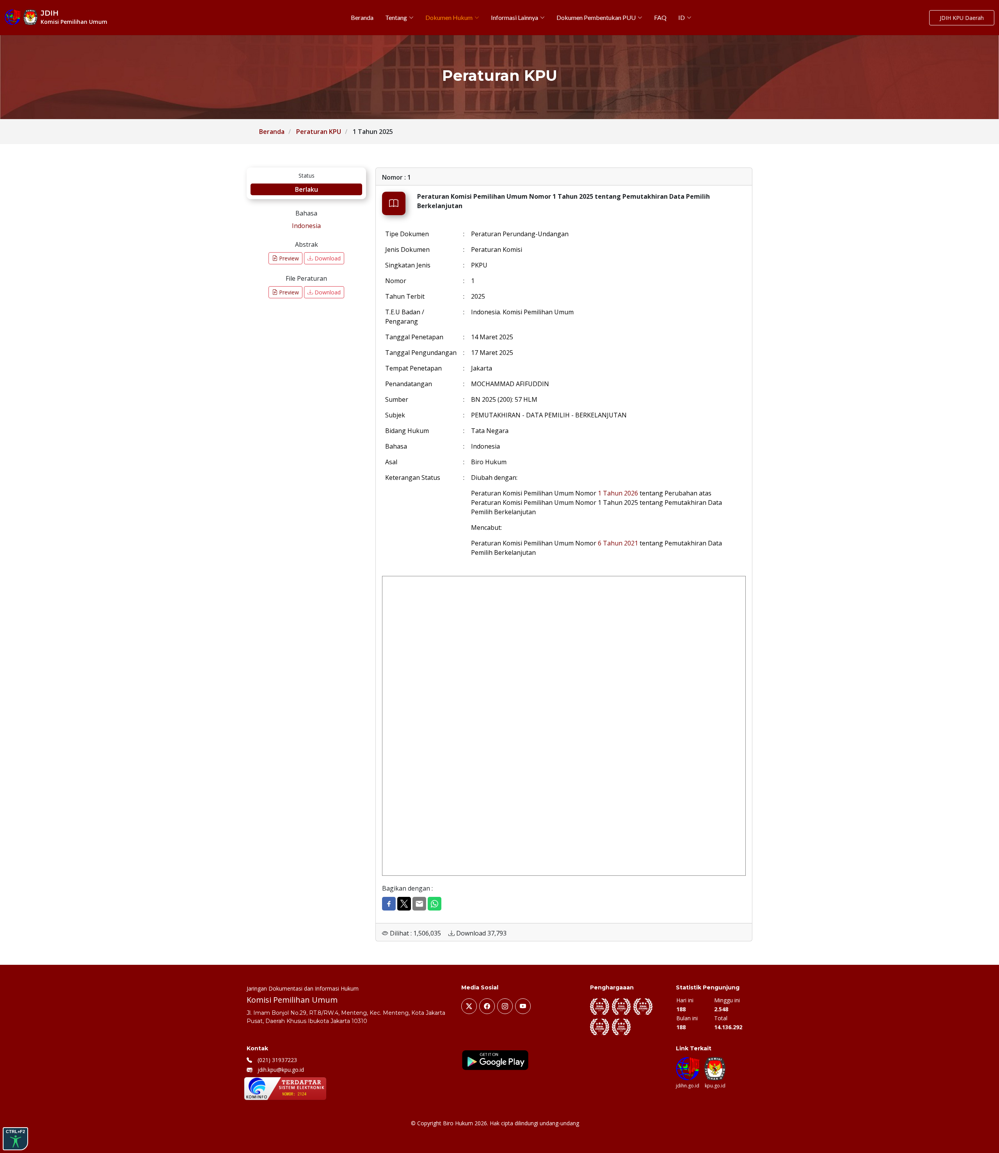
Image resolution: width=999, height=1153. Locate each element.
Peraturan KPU (318, 131)
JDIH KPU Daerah (962, 17)
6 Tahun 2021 (618, 543)
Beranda (271, 131)
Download (327, 258)
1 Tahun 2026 (618, 493)
